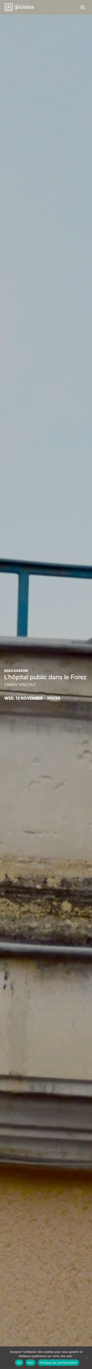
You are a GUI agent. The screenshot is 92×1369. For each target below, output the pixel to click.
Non (30, 1362)
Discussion (16, 670)
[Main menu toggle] (82, 7)
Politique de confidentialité (58, 1362)
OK (19, 1362)
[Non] (87, 1358)
